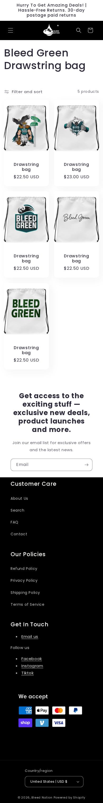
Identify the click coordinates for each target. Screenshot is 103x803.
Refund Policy (24, 568)
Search (18, 510)
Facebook (31, 658)
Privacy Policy (24, 580)
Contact (19, 534)
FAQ (14, 522)
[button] (10, 30)
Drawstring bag (26, 167)
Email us (29, 636)
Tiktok (27, 673)
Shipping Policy (25, 592)
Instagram (32, 666)
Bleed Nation (42, 797)
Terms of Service (28, 604)
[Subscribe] (86, 465)
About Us (19, 498)
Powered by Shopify (70, 797)
